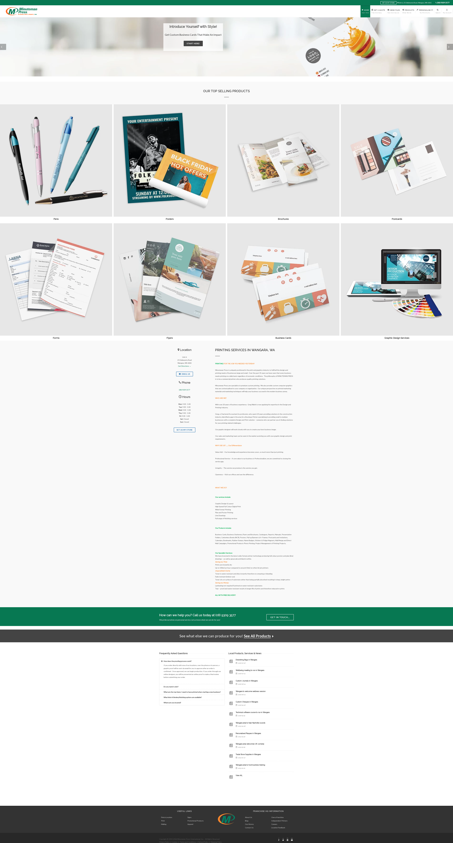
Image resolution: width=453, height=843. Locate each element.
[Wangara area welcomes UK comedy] (231, 745)
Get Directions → (184, 366)
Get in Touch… (280, 617)
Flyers (170, 338)
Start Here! (187, 43)
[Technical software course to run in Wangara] (231, 714)
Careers (274, 824)
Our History (249, 824)
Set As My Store (185, 430)
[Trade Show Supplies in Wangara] (231, 756)
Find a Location (166, 817)
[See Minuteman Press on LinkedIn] (287, 839)
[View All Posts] (231, 777)
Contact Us (249, 828)
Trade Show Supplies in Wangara (248, 754)
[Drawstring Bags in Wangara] (231, 661)
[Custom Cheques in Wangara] (231, 703)
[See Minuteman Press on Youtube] (292, 839)
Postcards (397, 219)
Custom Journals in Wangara (247, 681)
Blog (246, 821)
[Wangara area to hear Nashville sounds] (231, 724)
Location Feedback (278, 828)
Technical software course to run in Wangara (253, 712)
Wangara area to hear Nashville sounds (250, 723)
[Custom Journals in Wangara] (231, 682)
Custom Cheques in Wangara (247, 702)
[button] (3, 47)
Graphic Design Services (396, 338)
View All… (239, 775)
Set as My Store (388, 3)
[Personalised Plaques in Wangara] (231, 735)
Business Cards (283, 338)
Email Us (185, 374)
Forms (56, 338)
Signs (189, 817)
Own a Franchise (277, 817)
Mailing (163, 824)
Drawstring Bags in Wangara (246, 660)
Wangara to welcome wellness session (251, 691)
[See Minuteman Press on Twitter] (283, 839)
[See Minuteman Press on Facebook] (279, 839)
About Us (248, 817)
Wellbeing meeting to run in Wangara (250, 670)
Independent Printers (279, 821)
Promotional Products (195, 821)
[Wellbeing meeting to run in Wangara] (231, 672)
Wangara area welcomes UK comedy (250, 744)
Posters (170, 219)
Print (163, 821)
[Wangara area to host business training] (231, 766)
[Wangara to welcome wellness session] (231, 693)
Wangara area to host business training (250, 765)
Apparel (190, 824)
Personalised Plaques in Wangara (248, 733)
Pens (56, 219)
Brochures (283, 219)
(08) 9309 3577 (443, 2)
